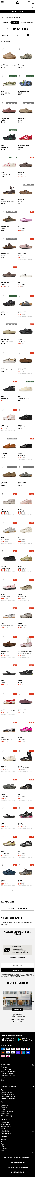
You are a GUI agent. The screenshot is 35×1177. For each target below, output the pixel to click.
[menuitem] (6, 35)
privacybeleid (5, 975)
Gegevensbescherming (9, 1096)
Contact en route (6, 1069)
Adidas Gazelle (6, 1126)
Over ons (4, 1067)
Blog (2, 1080)
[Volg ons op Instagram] (33, 1065)
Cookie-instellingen (7, 1094)
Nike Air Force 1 (6, 1122)
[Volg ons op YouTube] (33, 1130)
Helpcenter (4, 1105)
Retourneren (5, 1113)
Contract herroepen (17, 1162)
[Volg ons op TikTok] (33, 1087)
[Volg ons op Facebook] (33, 1109)
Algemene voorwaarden (9, 1090)
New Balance (5, 1148)
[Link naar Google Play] (25, 1039)
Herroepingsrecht (7, 1092)
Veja (2, 1150)
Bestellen (4, 1107)
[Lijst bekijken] (30, 35)
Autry (3, 1144)
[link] (17, 2)
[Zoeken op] (32, 7)
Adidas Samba (5, 1124)
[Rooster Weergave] (27, 35)
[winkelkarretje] (33, 2)
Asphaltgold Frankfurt (8, 1071)
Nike (2, 1146)
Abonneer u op (17, 970)
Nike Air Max (5, 1131)
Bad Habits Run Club (8, 1076)
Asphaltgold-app (6, 1116)
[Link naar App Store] (8, 1039)
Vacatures (4, 1078)
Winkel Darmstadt (7, 1073)
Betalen (3, 1109)
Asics (2, 1142)
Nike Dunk (4, 1129)
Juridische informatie (8, 1098)
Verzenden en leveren (8, 1111)
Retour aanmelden (17, 1172)
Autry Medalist (6, 1133)
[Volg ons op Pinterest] (33, 1153)
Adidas (3, 1139)
